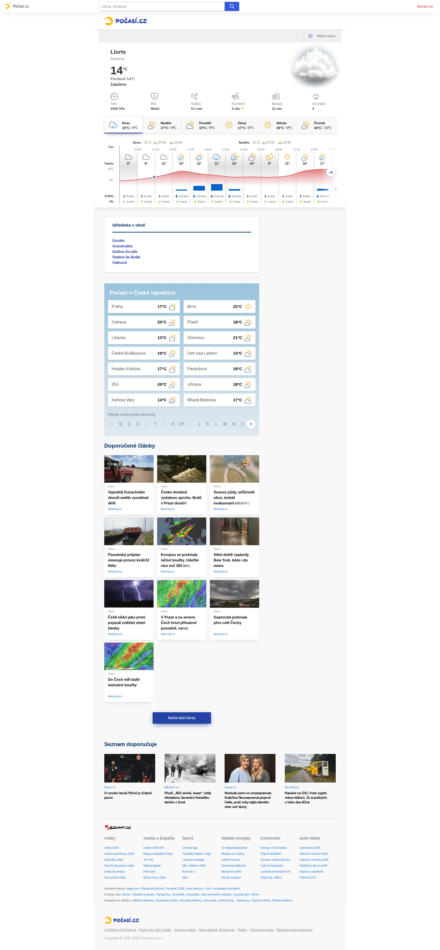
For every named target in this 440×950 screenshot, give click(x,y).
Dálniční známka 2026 (314, 853)
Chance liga (190, 847)
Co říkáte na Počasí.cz (120, 930)
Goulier (118, 241)
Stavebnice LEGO (166, 900)
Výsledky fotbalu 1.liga (196, 853)
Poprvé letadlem (271, 853)
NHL (185, 877)
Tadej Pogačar (152, 865)
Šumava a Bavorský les (275, 859)
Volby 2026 (111, 847)
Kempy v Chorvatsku (274, 847)
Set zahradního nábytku (216, 894)
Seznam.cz (425, 6)
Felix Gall (149, 871)
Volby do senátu (114, 871)
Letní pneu (210, 900)
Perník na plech (231, 877)
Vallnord (119, 263)
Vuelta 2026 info (153, 847)
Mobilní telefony (143, 900)
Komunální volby (114, 877)
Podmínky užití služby (155, 930)
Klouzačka (192, 894)
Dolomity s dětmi (271, 877)
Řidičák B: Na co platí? (314, 865)
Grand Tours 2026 (154, 877)
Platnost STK (308, 877)
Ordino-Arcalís (125, 252)
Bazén (126, 894)
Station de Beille (126, 257)
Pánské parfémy (282, 900)
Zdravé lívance (230, 859)
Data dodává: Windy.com (217, 930)
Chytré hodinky (260, 900)
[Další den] (331, 172)
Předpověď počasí (152, 888)
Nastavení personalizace (295, 930)
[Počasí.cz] (125, 21)
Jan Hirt (148, 859)
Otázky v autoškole (311, 871)
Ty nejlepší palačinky (234, 847)
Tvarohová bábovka (233, 865)
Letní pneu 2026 (310, 847)
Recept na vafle (231, 871)
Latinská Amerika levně (275, 871)
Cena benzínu (194, 888)
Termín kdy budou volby (119, 865)
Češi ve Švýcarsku (272, 865)
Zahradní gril (241, 894)
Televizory (242, 900)
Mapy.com (132, 888)
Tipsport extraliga (193, 859)
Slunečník (178, 894)
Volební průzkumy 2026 (119, 853)
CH (181, 424)
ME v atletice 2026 (194, 865)
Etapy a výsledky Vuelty (158, 853)
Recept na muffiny (233, 853)
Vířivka (255, 894)
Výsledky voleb (113, 859)
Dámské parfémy (190, 900)
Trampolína (163, 894)
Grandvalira (122, 246)
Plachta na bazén (143, 894)
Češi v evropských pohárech (222, 888)
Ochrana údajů (185, 930)
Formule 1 (188, 871)
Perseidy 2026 (175, 888)
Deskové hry (226, 900)
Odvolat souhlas (262, 930)
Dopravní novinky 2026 (314, 859)
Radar (242, 930)
